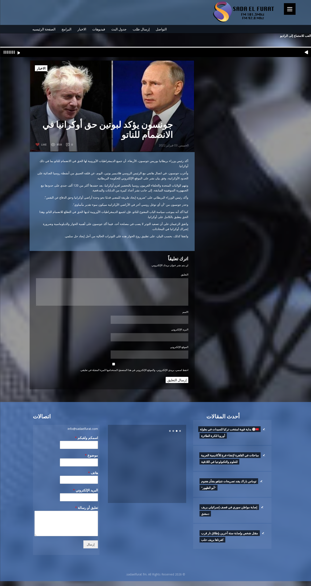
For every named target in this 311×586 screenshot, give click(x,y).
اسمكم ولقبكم (86, 438)
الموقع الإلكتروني (179, 347)
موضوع (91, 455)
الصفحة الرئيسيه (43, 29)
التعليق (184, 274)
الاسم (185, 312)
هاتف (93, 473)
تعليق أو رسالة (86, 508)
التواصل (161, 29)
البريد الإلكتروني (179, 329)
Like (44, 144)
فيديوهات (98, 29)
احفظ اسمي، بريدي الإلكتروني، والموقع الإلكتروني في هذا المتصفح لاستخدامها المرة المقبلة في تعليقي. (134, 370)
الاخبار (81, 29)
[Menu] (290, 9)
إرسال (91, 544)
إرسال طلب (141, 29)
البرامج (66, 29)
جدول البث (119, 29)
